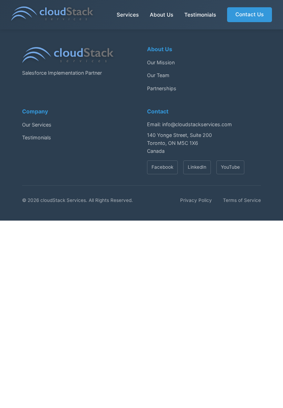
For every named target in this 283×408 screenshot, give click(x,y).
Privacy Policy (196, 200)
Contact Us (249, 14)
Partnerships (161, 88)
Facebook (162, 167)
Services (128, 14)
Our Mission (161, 62)
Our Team (158, 75)
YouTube (230, 167)
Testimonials (200, 14)
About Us (161, 14)
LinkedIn (197, 167)
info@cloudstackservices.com (197, 124)
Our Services (36, 125)
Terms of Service (242, 200)
